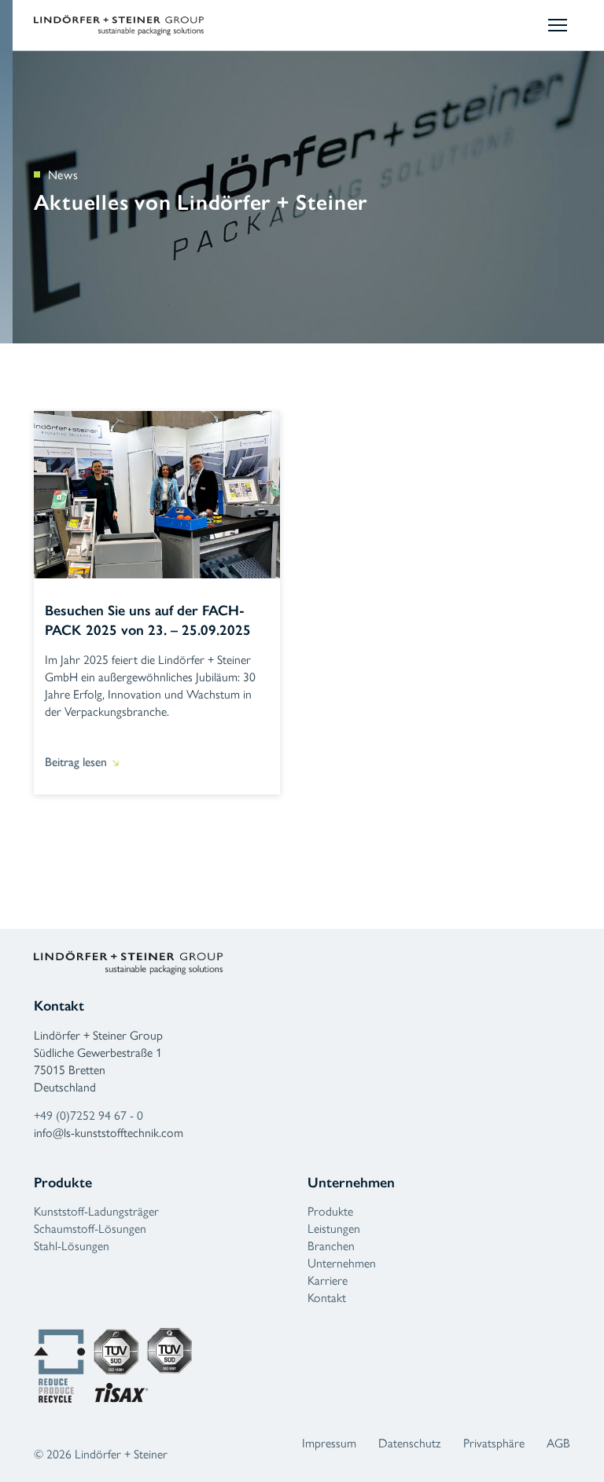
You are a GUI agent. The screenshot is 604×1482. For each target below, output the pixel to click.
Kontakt (327, 1297)
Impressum (329, 1442)
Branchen (331, 1245)
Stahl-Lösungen (71, 1245)
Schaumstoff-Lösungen (90, 1228)
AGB (558, 1442)
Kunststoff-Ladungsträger (96, 1210)
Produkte (330, 1210)
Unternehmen (342, 1262)
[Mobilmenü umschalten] (559, 25)
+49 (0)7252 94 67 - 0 (88, 1115)
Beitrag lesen (76, 761)
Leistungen (334, 1228)
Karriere (328, 1280)
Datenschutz (409, 1442)
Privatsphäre (494, 1442)
